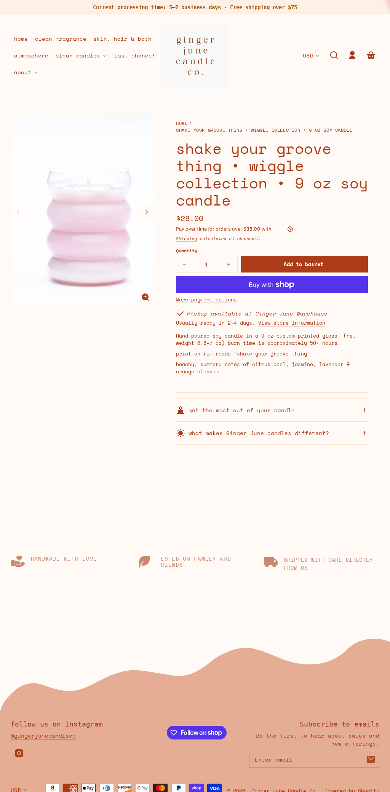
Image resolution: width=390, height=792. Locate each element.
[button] (334, 55)
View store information (291, 323)
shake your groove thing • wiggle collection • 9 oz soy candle (264, 130)
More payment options (206, 299)
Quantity (186, 250)
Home (181, 123)
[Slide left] (19, 212)
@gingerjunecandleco (43, 735)
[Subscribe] (371, 759)
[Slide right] (145, 212)
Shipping (186, 239)
